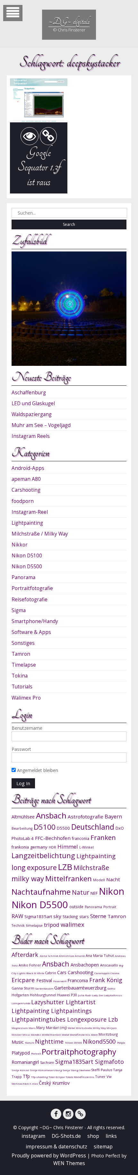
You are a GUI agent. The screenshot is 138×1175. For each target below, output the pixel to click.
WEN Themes (69, 1163)
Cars (62, 972)
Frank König (105, 980)
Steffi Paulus (102, 1069)
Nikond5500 (100, 1041)
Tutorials (22, 686)
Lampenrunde (21, 1003)
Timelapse (24, 664)
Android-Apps (28, 468)
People (121, 1042)
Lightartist (81, 1002)
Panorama (23, 577)
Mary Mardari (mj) (52, 1027)
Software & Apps (31, 632)
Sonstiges (23, 643)
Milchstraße (91, 867)
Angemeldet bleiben (37, 770)
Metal (72, 1028)
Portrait (109, 907)
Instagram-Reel (30, 512)
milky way (28, 878)
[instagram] (68, 1114)
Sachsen (47, 1062)
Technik (18, 925)
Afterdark (26, 954)
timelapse (34, 925)
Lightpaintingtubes (39, 1019)
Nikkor (20, 544)
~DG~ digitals (69, 21)
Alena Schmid (49, 955)
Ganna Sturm (23, 988)
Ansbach (51, 815)
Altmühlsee (23, 817)
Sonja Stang (71, 1070)
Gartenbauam (44, 988)
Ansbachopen (85, 965)
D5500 (63, 828)
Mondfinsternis (80, 1034)
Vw (109, 1076)
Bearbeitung (22, 828)
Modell (99, 880)
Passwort (21, 749)
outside (76, 906)
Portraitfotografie (32, 588)
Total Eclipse (56, 1077)
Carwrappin (102, 973)
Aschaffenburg (29, 392)
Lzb (113, 1019)
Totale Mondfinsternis (80, 1077)
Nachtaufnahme (41, 891)
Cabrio (51, 972)
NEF (94, 893)
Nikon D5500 (27, 566)
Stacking (70, 916)
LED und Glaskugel (33, 403)
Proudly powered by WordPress (49, 1155)
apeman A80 (26, 479)
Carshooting (26, 490)
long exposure (34, 867)
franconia (80, 838)
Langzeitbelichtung (43, 855)
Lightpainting (27, 523)
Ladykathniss (113, 995)
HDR (52, 847)
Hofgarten (21, 994)
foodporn (23, 501)
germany (38, 847)
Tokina (20, 675)
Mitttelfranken (52, 1034)
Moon (95, 1034)
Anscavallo (109, 965)
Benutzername (27, 728)
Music (18, 1042)
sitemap (103, 1146)
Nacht (113, 879)
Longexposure (87, 1019)
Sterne (98, 916)
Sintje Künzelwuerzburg (46, 1070)
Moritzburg (108, 1034)
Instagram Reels (31, 436)
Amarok (80, 955)
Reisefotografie (29, 599)
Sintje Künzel (21, 1070)
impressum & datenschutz (56, 1146)
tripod (51, 924)
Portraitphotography (79, 1051)
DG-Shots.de (66, 1136)
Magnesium (20, 1028)
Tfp (27, 1076)
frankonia (20, 847)
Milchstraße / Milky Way (40, 533)
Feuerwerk (60, 981)
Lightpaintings (71, 1011)
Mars (32, 1028)
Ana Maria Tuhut (100, 955)
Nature (30, 1042)
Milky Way (100, 1028)
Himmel (67, 846)
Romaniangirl (26, 1062)
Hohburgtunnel (43, 994)
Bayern (113, 816)
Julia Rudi (85, 995)
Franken (103, 837)
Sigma (19, 610)
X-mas (34, 1083)
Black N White (35, 973)
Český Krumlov (54, 1083)
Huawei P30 (67, 994)
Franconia (78, 980)
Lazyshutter (48, 1002)
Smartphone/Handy (35, 621)
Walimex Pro (26, 697)
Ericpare (24, 980)
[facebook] (56, 1114)
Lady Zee (98, 995)
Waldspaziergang (32, 414)
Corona (114, 973)
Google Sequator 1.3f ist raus (38, 166)
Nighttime (50, 1041)
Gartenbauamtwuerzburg (81, 988)
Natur (80, 892)
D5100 (45, 827)
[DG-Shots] (80, 1114)
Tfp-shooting (39, 1077)
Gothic (112, 988)
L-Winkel (86, 847)
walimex (72, 924)
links (111, 1136)
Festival (44, 980)
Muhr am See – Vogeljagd (41, 425)
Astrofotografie (85, 816)
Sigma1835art (38, 916)
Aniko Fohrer (30, 965)
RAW (17, 916)
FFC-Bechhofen (53, 838)
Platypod (21, 1053)
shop (93, 1136)
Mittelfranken (68, 878)
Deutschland (92, 827)
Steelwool (85, 1070)
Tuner (101, 1076)
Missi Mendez (32, 1034)
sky (57, 916)
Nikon (111, 891)
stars (84, 916)
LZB (65, 867)
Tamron (21, 654)
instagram (33, 1136)
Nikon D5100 (27, 555)
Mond (66, 1034)
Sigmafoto (109, 1061)
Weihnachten (21, 1083)
